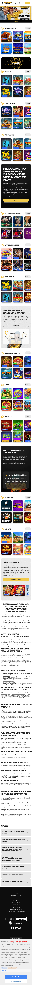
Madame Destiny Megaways (8, 678)
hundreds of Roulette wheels (18, 691)
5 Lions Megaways (6, 673)
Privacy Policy (16, 902)
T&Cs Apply (26, 736)
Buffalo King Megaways (8, 671)
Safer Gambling (16, 900)
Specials (16, 891)
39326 (7, 774)
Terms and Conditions (16, 907)
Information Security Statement (16, 909)
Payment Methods (16, 893)
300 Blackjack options (5, 691)
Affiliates (16, 898)
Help (16, 895)
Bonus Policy (16, 905)
